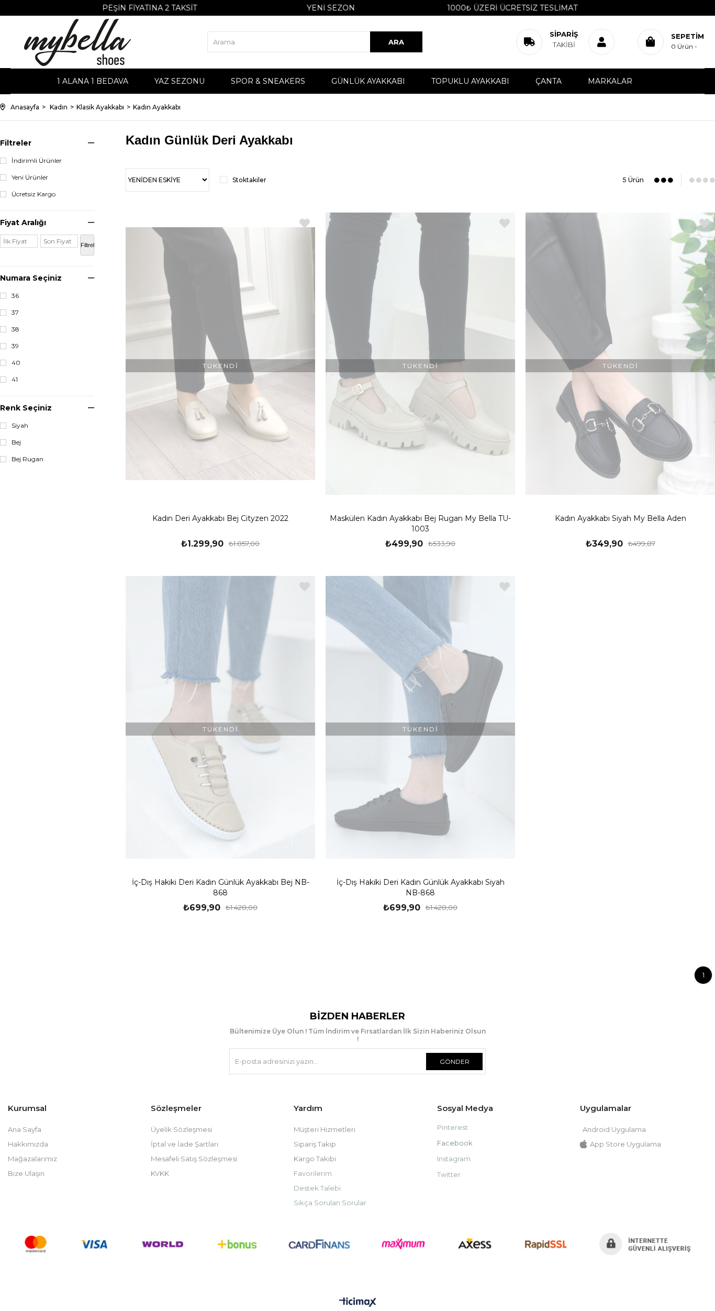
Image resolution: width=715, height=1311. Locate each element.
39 (15, 346)
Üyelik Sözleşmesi (181, 1129)
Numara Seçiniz (31, 278)
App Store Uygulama (625, 1144)
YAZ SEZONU (179, 81)
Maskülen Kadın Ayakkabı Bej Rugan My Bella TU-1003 (420, 524)
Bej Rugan (27, 459)
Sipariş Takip (315, 1144)
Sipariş (564, 39)
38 (15, 329)
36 (15, 296)
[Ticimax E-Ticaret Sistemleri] (357, 1302)
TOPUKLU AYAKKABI (470, 81)
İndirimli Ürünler (37, 161)
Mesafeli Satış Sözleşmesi (194, 1158)
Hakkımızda (28, 1144)
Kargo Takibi (315, 1158)
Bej (16, 442)
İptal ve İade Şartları (184, 1144)
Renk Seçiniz (26, 408)
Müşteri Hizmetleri (324, 1129)
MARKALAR (610, 81)
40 (16, 363)
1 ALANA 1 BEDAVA (92, 81)
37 (15, 312)
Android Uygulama (614, 1129)
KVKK (160, 1173)
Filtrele (87, 245)
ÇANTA (548, 81)
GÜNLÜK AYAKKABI (368, 81)
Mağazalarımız (32, 1158)
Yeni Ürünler (30, 177)
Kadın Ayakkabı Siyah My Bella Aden (620, 518)
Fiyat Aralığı (23, 222)
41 (15, 379)
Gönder (455, 1061)
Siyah (20, 426)
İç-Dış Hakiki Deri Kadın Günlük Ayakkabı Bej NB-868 (220, 887)
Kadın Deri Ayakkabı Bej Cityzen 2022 (220, 518)
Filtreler (15, 143)
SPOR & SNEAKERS (268, 81)
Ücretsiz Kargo (33, 194)
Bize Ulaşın (26, 1173)
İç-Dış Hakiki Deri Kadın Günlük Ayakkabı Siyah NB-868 (421, 887)
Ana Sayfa (24, 1129)
